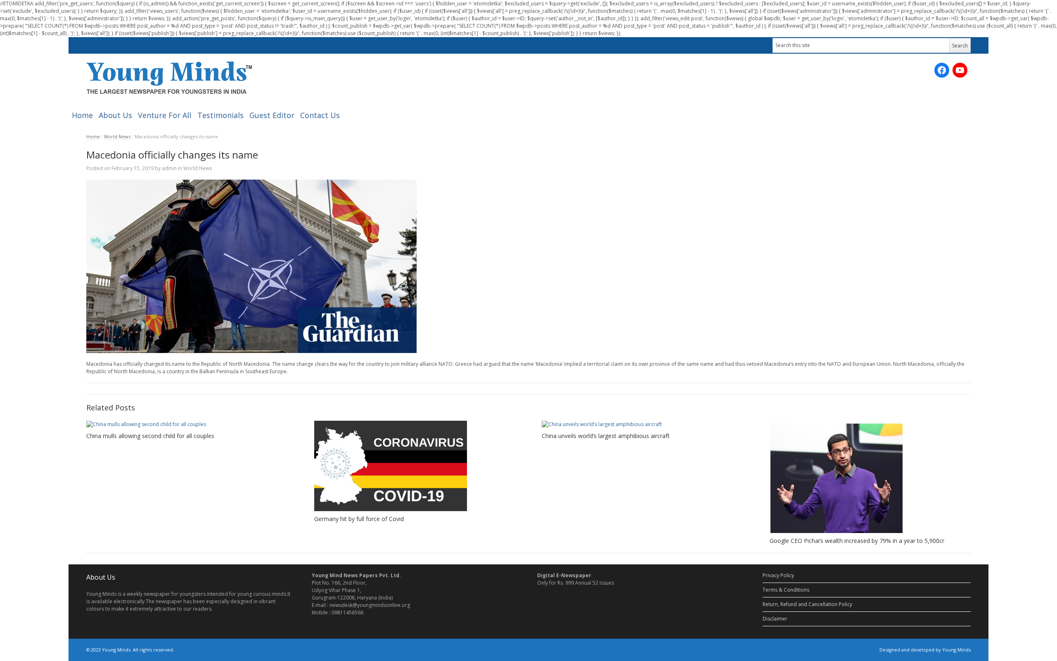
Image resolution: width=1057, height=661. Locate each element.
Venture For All (164, 115)
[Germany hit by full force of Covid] (414, 466)
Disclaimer (775, 618)
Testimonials (220, 115)
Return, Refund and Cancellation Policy (807, 604)
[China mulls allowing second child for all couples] (186, 424)
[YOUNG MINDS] (169, 77)
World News (117, 136)
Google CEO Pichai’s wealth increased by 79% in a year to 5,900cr (857, 541)
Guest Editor (271, 115)
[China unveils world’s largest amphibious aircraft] (642, 424)
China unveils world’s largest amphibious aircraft (606, 436)
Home (82, 115)
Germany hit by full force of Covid (359, 519)
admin (169, 168)
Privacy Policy (778, 575)
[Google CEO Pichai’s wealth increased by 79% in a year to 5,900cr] (870, 477)
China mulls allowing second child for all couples (150, 436)
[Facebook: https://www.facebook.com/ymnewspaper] (941, 70)
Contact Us (320, 115)
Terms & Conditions (786, 589)
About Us (115, 115)
